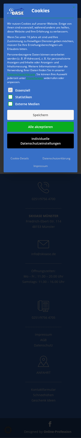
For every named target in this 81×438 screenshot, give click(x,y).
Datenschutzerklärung (21, 74)
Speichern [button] (40, 115)
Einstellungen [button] (34, 78)
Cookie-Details (20, 158)
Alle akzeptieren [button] (40, 127)
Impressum (41, 166)
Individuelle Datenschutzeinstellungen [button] (40, 141)
